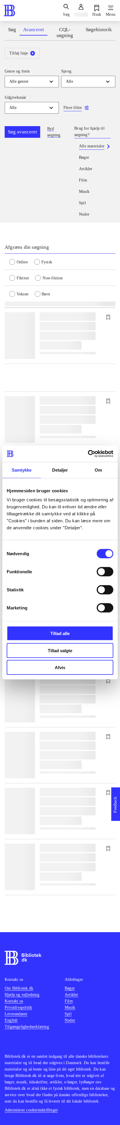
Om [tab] (98, 469)
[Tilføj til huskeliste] (108, 317)
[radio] (21, 261)
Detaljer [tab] (60, 469)
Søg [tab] (12, 29)
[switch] (105, 571)
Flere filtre (72, 107)
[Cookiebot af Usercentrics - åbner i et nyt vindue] (87, 454)
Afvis (60, 667)
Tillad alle (60, 633)
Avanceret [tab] (33, 29)
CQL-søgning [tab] (65, 32)
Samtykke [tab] (22, 469)
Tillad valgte (60, 650)
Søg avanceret (22, 132)
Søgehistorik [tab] (99, 29)
